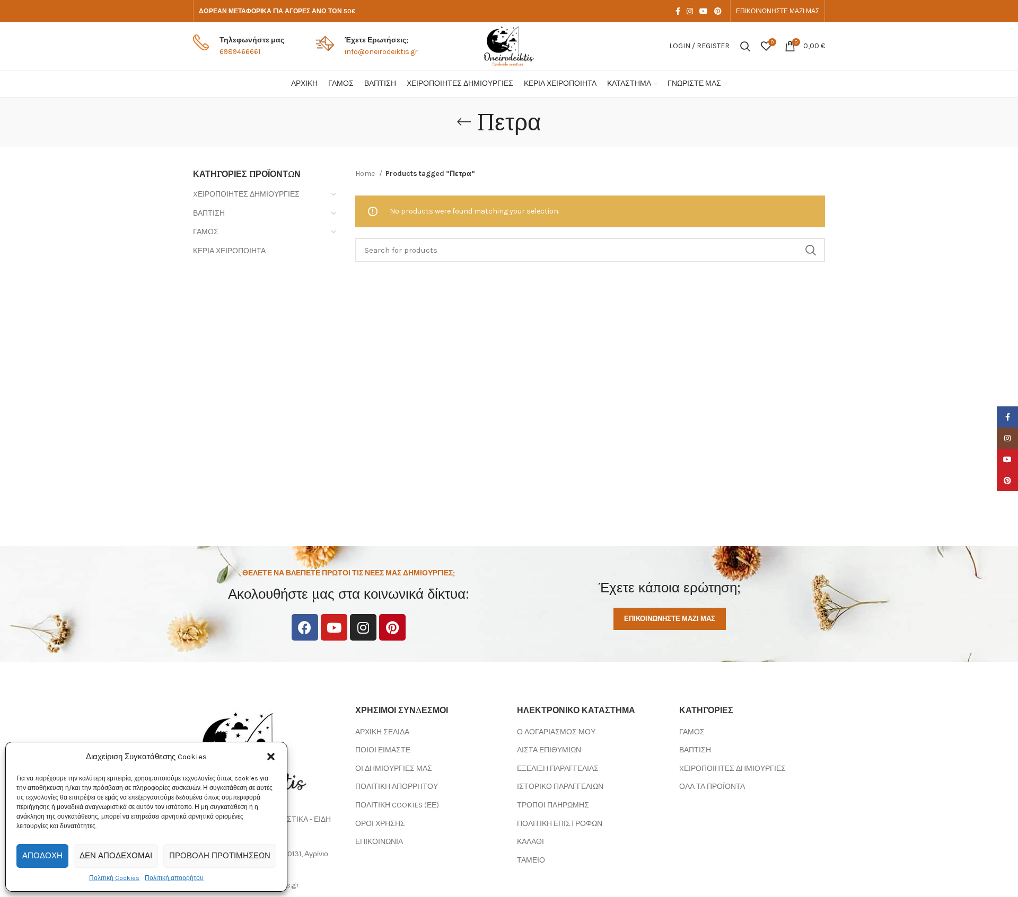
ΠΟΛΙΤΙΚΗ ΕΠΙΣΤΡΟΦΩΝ (559, 823)
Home (365, 173)
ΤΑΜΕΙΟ (531, 860)
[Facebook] (305, 627)
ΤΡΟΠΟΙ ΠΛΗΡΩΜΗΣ (553, 805)
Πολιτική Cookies (114, 878)
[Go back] (464, 121)
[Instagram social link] (689, 11)
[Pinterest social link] (718, 11)
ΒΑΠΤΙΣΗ (209, 213)
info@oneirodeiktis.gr (381, 51)
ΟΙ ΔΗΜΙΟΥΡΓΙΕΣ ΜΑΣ (393, 768)
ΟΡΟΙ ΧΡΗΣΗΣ (380, 823)
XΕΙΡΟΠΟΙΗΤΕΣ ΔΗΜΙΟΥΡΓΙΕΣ (246, 194)
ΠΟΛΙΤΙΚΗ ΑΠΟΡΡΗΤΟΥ (396, 786)
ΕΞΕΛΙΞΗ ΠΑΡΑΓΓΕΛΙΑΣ (558, 768)
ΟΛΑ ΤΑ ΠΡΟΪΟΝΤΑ (712, 786)
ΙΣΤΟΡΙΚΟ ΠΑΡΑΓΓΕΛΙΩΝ (560, 786)
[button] (271, 756)
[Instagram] (363, 627)
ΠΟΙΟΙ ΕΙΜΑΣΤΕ (382, 749)
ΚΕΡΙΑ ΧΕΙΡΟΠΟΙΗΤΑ (229, 250)
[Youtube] (334, 627)
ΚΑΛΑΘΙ (530, 841)
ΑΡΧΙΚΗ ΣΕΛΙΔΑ (382, 731)
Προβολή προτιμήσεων (219, 855)
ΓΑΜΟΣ (205, 231)
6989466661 (240, 51)
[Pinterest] (392, 627)
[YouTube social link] (703, 11)
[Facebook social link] (677, 11)
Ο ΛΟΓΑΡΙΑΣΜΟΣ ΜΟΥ (556, 731)
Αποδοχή (42, 855)
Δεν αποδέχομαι (116, 855)
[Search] (745, 46)
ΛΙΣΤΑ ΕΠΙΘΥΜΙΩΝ (549, 749)
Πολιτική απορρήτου (174, 878)
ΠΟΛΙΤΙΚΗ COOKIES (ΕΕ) (397, 805)
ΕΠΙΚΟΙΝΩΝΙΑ (379, 841)
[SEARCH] (810, 250)
